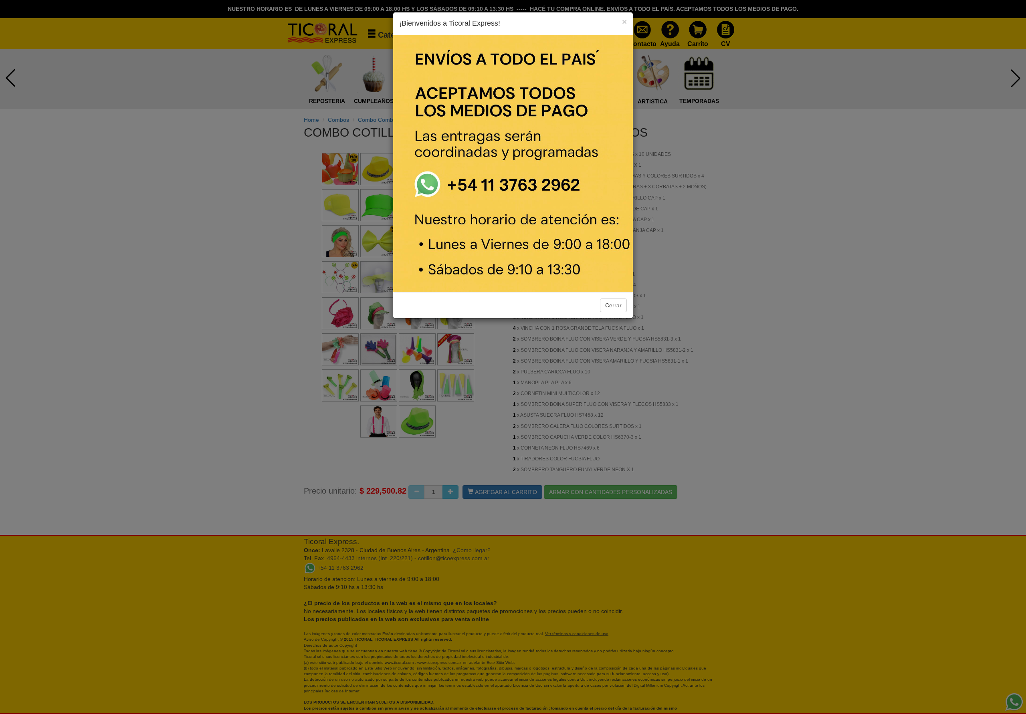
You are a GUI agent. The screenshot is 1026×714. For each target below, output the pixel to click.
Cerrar (613, 305)
